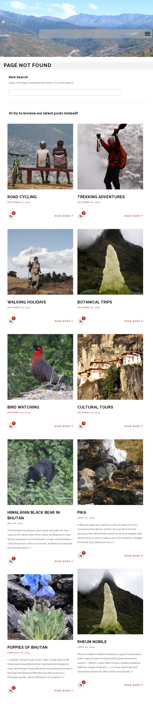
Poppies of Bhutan (27, 647)
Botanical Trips (94, 302)
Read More (63, 216)
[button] (147, 33)
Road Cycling (22, 197)
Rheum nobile (92, 642)
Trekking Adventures (101, 197)
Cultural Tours (95, 407)
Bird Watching (23, 407)
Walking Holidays (26, 302)
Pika (81, 512)
